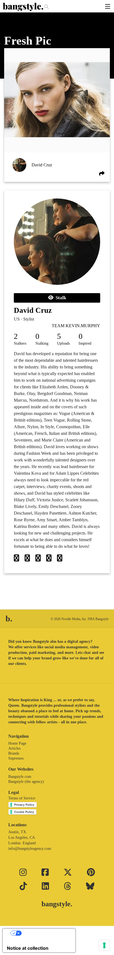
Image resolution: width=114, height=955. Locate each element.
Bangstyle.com (19, 777)
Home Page (17, 743)
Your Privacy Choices (45, 933)
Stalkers (20, 343)
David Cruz (42, 164)
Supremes (16, 758)
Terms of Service (21, 798)
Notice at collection (27, 948)
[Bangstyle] (23, 7)
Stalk (59, 297)
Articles (14, 748)
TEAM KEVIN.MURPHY (76, 325)
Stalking (41, 343)
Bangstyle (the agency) (26, 782)
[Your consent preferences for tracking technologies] (104, 945)
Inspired (85, 343)
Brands (13, 753)
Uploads (63, 343)
